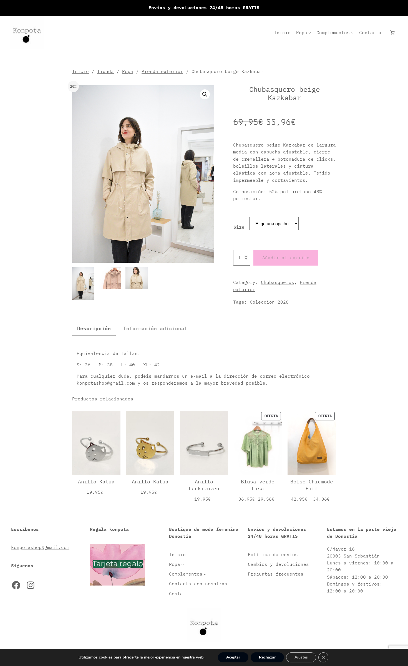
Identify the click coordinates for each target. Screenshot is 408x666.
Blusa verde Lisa (257, 485)
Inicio (80, 71)
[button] (205, 94)
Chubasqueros (277, 282)
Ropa (127, 71)
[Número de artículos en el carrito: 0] (392, 32)
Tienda (105, 71)
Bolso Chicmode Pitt (311, 485)
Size (239, 227)
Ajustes (301, 657)
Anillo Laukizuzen (204, 485)
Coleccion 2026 (269, 302)
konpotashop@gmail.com (40, 547)
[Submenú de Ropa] (309, 32)
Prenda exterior (162, 71)
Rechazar (267, 657)
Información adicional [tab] (155, 328)
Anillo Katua (96, 481)
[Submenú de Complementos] (352, 32)
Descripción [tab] (94, 328)
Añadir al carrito (285, 257)
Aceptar (233, 657)
